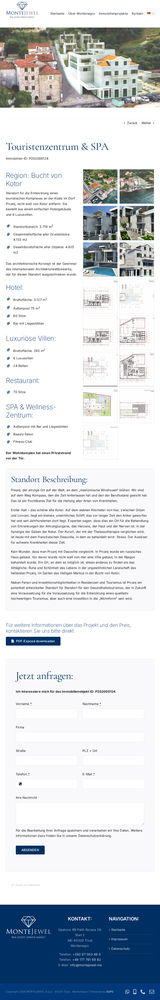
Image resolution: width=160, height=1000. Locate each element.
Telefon (23, 774)
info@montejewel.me (86, 965)
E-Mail (89, 774)
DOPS (109, 991)
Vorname (24, 704)
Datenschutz (120, 949)
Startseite (118, 930)
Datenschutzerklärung (94, 836)
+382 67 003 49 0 (87, 954)
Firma (20, 727)
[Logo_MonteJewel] (22, 3)
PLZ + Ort (90, 751)
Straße (21, 751)
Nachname (92, 704)
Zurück (132, 123)
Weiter (146, 123)
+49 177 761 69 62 (86, 960)
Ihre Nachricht (26, 798)
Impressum (119, 939)
